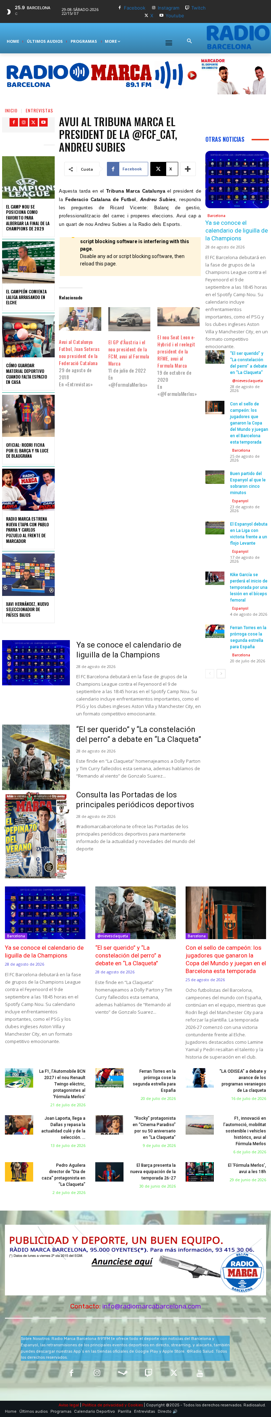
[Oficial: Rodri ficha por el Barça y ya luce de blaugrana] (28, 416)
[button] (189, 41)
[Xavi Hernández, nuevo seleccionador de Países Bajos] (28, 575)
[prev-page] (209, 673)
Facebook (134, 8)
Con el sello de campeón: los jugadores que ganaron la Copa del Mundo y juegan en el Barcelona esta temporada (249, 423)
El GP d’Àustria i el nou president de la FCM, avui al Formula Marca (128, 352)
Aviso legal (69, 1405)
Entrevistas (39, 110)
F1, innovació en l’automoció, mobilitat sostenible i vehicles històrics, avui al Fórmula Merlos (244, 1131)
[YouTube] (199, 1373)
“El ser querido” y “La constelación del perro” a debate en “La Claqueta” (128, 955)
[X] (146, 15)
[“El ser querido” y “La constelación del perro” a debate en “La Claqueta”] (36, 773)
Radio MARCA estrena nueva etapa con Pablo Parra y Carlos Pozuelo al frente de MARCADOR (27, 530)
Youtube (174, 15)
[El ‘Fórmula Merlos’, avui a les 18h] (200, 1172)
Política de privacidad (103, 1405)
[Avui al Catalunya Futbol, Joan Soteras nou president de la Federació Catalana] (80, 319)
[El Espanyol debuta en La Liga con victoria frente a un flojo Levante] (214, 527)
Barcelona (216, 215)
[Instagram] (153, 8)
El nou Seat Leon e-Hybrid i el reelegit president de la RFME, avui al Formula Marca (176, 351)
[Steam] (122, 1373)
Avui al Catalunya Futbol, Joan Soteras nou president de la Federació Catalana (79, 352)
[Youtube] (161, 15)
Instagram (168, 8)
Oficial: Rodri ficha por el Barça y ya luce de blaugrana (27, 450)
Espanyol (240, 500)
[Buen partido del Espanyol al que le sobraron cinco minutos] (214, 477)
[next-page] (221, 673)
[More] (188, 169)
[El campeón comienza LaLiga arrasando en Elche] (28, 262)
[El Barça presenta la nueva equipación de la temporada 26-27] (109, 1172)
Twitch (198, 8)
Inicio (11, 110)
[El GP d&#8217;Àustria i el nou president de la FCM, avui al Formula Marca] (129, 319)
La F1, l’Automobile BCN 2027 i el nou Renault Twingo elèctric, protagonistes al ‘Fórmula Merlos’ (62, 1084)
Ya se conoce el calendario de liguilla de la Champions (236, 230)
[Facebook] (119, 8)
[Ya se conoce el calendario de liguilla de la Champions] (36, 662)
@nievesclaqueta (247, 380)
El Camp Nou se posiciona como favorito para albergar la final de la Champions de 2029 (27, 218)
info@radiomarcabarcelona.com (151, 1306)
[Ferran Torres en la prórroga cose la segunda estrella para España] (214, 631)
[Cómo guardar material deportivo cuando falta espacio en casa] (28, 336)
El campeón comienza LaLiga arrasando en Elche (26, 296)
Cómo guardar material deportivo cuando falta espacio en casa (26, 373)
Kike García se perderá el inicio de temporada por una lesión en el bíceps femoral (248, 587)
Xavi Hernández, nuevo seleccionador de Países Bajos (27, 609)
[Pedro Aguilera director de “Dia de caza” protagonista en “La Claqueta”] (19, 1172)
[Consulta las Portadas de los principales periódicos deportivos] (36, 836)
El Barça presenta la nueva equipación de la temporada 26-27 (153, 1172)
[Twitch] (187, 8)
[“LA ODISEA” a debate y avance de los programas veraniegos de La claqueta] (200, 1078)
